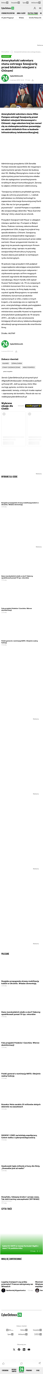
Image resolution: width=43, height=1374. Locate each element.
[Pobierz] (33, 80)
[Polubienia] (3, 1363)
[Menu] (40, 8)
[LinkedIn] (24, 1349)
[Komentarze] (21, 1363)
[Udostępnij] (39, 1363)
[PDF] (16, 351)
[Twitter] (14, 1349)
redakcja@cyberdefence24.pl (14, 396)
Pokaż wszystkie (7, 371)
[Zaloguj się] (34, 8)
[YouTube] (29, 1349)
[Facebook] (19, 1349)
